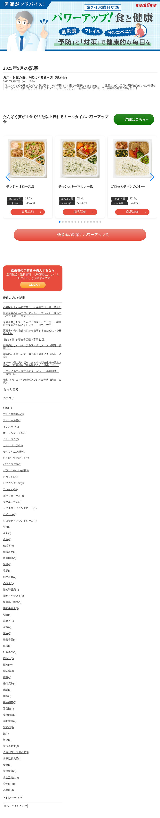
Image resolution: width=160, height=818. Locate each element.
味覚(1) (7, 564)
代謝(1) (7, 539)
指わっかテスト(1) (13, 596)
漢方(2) (7, 633)
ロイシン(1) (9, 514)
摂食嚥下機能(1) (12, 602)
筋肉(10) (7, 664)
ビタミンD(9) (10, 477)
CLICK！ (34, 284)
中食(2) (7, 527)
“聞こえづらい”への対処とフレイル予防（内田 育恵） (32, 381)
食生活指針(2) (11, 777)
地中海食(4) (9, 577)
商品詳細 (27, 211)
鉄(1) (6, 733)
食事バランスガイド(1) (16, 752)
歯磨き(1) (8, 621)
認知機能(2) (9, 721)
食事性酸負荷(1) (12, 758)
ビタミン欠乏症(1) (13, 483)
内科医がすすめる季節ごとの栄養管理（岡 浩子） (32, 307)
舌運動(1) (8, 708)
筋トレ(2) (8, 658)
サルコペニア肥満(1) (14, 451)
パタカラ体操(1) (12, 464)
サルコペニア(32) (13, 445)
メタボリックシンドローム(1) (19, 508)
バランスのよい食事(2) (16, 470)
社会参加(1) (9, 652)
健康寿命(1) (9, 552)
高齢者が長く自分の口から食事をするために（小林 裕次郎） (32, 332)
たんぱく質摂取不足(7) (16, 458)
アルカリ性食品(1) (13, 414)
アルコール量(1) (12, 420)
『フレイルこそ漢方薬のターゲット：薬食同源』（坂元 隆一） (31, 372)
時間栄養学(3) (11, 608)
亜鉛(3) (7, 533)
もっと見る (11, 389)
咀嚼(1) (7, 570)
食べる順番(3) (11, 746)
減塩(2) (7, 627)
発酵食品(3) (9, 639)
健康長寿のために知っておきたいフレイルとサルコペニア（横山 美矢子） (32, 314)
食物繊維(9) (9, 771)
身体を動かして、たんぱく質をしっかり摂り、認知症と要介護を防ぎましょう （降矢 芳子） (32, 323)
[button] (152, 177)
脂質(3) (7, 696)
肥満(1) (7, 690)
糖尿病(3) (8, 671)
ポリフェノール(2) (13, 495)
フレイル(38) (10, 489)
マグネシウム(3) (12, 502)
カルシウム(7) (11, 439)
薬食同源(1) (9, 715)
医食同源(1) (9, 558)
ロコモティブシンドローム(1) (19, 520)
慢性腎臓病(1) (11, 589)
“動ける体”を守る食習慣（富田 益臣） (25, 339)
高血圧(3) (8, 790)
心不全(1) (8, 583)
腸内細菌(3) (9, 702)
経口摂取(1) (9, 683)
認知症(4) (8, 727)
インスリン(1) (11, 426)
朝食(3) (7, 614)
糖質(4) (7, 677)
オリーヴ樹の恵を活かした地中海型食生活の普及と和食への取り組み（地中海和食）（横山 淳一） (32, 364)
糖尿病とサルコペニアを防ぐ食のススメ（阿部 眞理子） (32, 347)
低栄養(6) (8, 545)
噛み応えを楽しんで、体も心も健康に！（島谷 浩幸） (32, 355)
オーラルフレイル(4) (14, 433)
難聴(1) (7, 740)
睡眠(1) (7, 646)
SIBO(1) (7, 408)
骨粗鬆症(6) (9, 783)
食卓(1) (7, 765)
